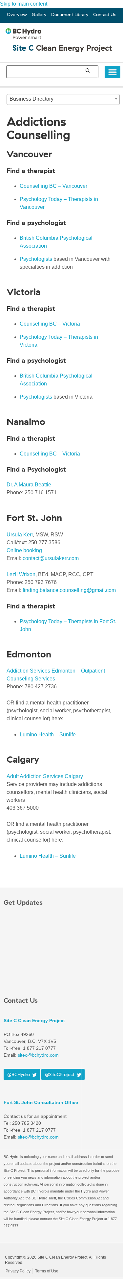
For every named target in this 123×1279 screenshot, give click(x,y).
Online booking (24, 550)
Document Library (69, 14)
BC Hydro (23, 1249)
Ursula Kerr (20, 534)
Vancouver (74, 186)
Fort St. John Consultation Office (41, 1102)
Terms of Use (46, 1271)
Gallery (39, 14)
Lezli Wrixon (21, 574)
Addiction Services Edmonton (42, 671)
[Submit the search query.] (88, 70)
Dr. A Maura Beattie (29, 484)
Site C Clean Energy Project (34, 1020)
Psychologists (36, 259)
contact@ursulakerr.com (51, 558)
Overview (17, 14)
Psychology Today (42, 199)
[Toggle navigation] (112, 72)
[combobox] (63, 99)
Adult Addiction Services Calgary (45, 776)
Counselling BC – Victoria (50, 324)
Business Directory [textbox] (31, 99)
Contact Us (104, 14)
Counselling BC (39, 186)
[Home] (63, 46)
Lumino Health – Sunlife (48, 734)
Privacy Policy (18, 1271)
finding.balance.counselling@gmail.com (69, 590)
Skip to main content (23, 4)
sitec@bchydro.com (38, 1137)
